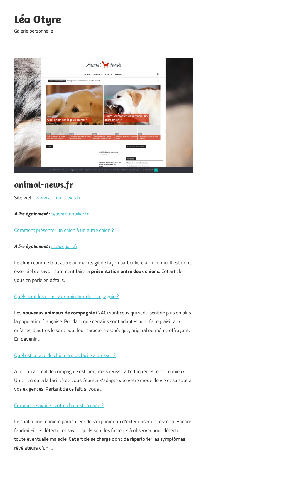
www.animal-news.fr (58, 197)
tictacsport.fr (64, 246)
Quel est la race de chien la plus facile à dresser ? (65, 355)
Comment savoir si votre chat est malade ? (59, 405)
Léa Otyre (37, 19)
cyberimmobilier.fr (70, 213)
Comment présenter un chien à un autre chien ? (64, 230)
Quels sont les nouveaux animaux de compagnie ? (66, 296)
